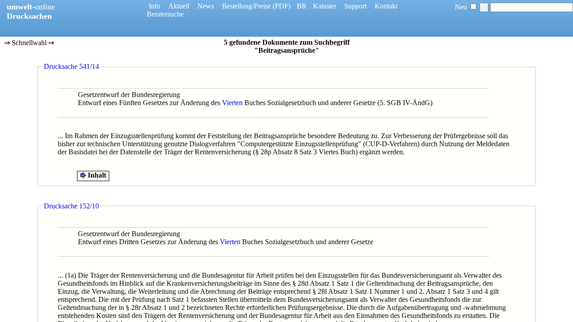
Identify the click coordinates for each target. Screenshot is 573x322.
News (205, 6)
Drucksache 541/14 (71, 66)
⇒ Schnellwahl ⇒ (29, 43)
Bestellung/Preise (246, 6)
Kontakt (386, 6)
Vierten (232, 102)
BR (302, 6)
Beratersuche (165, 14)
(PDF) (282, 6)
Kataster (324, 6)
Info (154, 6)
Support (355, 6)
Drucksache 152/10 (71, 206)
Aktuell (178, 6)
